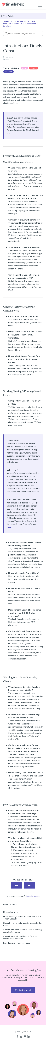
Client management (19, 21)
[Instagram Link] (21, 1036)
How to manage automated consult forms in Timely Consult (22, 917)
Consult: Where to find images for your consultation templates (20, 937)
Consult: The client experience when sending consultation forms (22, 930)
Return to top (9, 904)
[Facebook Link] (17, 1036)
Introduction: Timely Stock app (16, 943)
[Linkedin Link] (28, 1036)
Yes (16, 885)
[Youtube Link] (25, 1036)
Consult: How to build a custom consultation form (22, 924)
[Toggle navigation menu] (40, 4)
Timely (6, 21)
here (9, 527)
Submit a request (33, 896)
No (29, 885)
